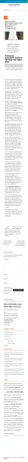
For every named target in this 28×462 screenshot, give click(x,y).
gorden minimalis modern (9, 394)
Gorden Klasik (10, 341)
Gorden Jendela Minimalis (15, 389)
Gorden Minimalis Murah (19, 394)
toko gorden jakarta (17, 429)
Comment (6, 259)
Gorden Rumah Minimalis (11, 399)
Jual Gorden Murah (17, 420)
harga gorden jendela (9, 406)
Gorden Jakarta (15, 229)
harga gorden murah (17, 410)
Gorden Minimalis (9, 231)
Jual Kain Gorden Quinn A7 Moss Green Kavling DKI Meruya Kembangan (20, 244)
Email (5, 278)
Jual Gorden (12, 416)
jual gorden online (8, 422)
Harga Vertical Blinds (8, 334)
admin (8, 226)
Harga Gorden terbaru (9, 332)
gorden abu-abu (8, 383)
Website (6, 283)
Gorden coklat (15, 385)
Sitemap (6, 345)
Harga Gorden (16, 404)
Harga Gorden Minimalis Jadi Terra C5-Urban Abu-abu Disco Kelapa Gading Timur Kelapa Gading (14, 374)
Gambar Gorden (8, 339)
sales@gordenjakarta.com (12, 309)
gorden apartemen (17, 383)
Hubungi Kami (7, 336)
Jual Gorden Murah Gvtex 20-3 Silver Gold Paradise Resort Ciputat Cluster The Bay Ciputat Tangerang (13, 360)
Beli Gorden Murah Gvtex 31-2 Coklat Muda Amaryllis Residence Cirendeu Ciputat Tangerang (13, 365)
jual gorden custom (14, 232)
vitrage (18, 430)
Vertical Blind (7, 430)
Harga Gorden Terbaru (13, 413)
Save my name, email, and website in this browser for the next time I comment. (8, 290)
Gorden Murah (16, 398)
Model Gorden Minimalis (15, 424)
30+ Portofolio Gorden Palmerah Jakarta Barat (7, 242)
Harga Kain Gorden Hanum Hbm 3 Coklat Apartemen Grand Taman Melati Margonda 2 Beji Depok (14, 354)
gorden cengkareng (16, 228)
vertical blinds (13, 430)
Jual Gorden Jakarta (11, 418)
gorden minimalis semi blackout (11, 395)
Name (6, 274)
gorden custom (8, 229)
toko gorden (10, 429)
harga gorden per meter (9, 412)
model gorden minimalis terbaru (10, 426)
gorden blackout (7, 385)
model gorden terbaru (16, 427)
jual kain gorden (16, 422)
